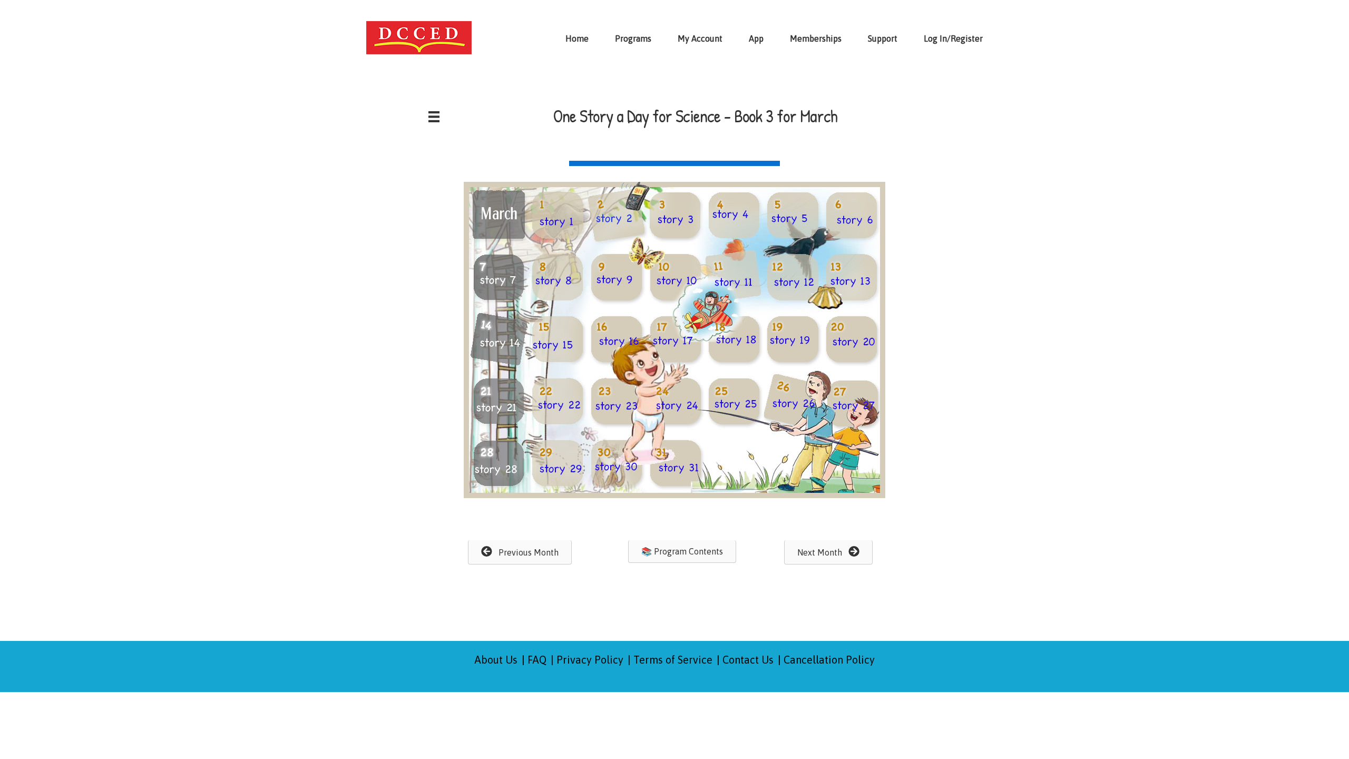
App (756, 38)
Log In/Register (953, 38)
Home (577, 38)
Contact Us (748, 660)
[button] (520, 552)
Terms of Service (672, 660)
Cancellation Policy (829, 660)
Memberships (816, 38)
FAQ (536, 660)
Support (882, 38)
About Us (496, 660)
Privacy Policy (589, 660)
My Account (700, 38)
